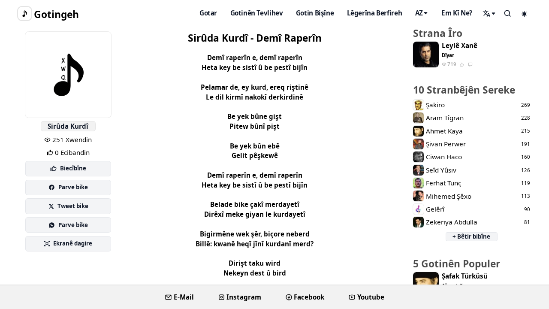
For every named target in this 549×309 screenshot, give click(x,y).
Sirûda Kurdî (68, 126)
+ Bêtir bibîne (471, 236)
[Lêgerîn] (489, 13)
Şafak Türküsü (465, 276)
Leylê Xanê (459, 46)
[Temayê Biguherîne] (524, 13)
